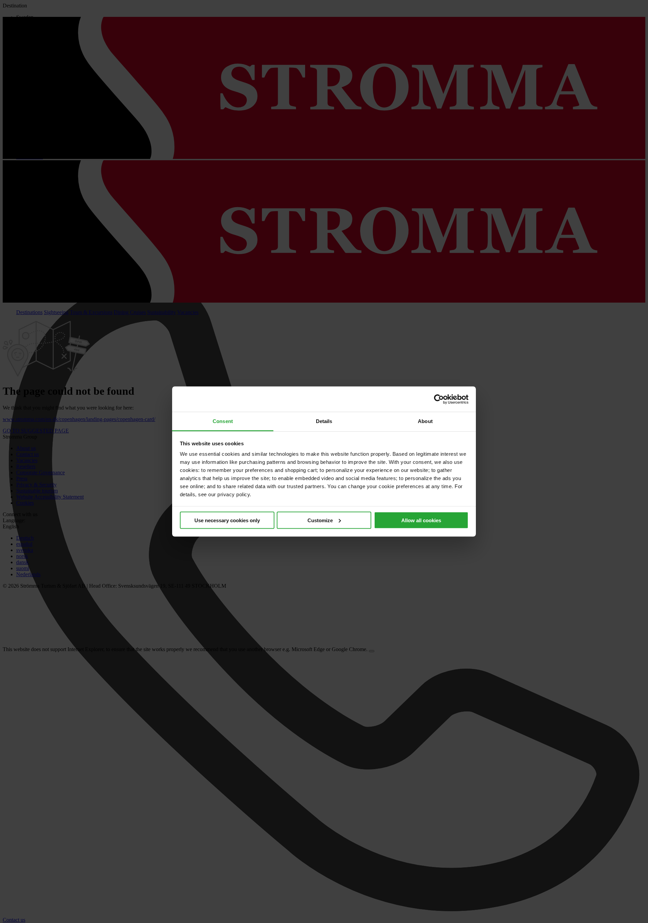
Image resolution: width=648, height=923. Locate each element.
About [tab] (425, 421)
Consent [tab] (223, 421)
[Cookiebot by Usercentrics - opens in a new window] (438, 399)
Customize (320, 520)
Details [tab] (324, 421)
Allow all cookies (421, 520)
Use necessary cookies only (227, 520)
